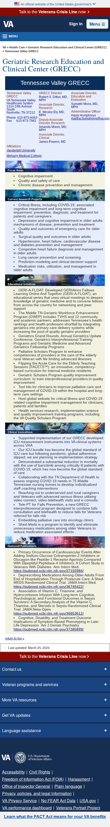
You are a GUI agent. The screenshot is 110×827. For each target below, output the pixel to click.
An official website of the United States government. (56, 4)
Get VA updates (16, 715)
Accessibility (13, 772)
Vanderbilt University (21, 150)
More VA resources (19, 700)
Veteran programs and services (30, 684)
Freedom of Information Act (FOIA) (33, 779)
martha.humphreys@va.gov (90, 118)
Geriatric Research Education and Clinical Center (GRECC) (67, 47)
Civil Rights (39, 772)
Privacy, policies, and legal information (37, 793)
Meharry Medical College (24, 156)
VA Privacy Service (19, 800)
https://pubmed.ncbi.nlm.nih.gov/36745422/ (49, 587)
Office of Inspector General (26, 786)
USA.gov (88, 800)
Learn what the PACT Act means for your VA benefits (55, 816)
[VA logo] (8, 24)
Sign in (76, 24)
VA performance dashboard (27, 808)
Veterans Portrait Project (78, 808)
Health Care (17, 47)
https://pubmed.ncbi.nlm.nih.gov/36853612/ (49, 613)
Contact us (11, 669)
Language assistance (21, 730)
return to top (14, 638)
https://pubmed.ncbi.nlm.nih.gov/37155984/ (49, 571)
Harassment (79, 779)
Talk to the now (52, 12)
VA (4, 47)
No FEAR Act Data (58, 800)
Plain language (68, 786)
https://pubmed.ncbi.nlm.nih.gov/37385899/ (49, 629)
